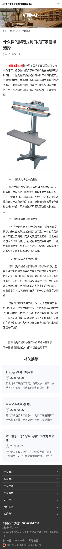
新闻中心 (14, 31)
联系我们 (8, 513)
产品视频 (8, 486)
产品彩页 (8, 493)
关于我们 (8, 499)
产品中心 (8, 472)
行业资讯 (26, 31)
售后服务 (8, 506)
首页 (4, 31)
